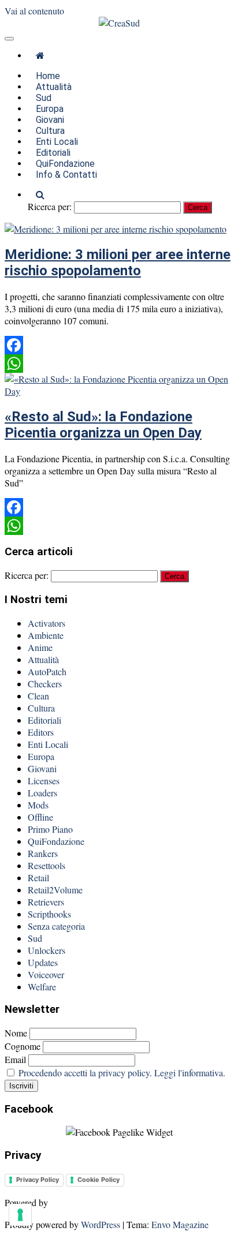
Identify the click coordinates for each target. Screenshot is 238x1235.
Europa (41, 756)
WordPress (100, 1224)
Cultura (41, 708)
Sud (35, 938)
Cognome (22, 1046)
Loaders (42, 793)
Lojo (59, 1202)
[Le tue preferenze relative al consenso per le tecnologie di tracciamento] (20, 1215)
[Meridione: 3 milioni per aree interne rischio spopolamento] (115, 229)
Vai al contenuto (34, 11)
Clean (38, 696)
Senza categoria (56, 926)
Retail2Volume (55, 890)
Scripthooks (49, 914)
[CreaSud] (40, 55)
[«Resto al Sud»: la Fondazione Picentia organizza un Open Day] (119, 391)
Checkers (45, 684)
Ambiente (46, 635)
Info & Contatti (66, 174)
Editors (41, 732)
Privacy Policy (37, 1180)
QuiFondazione (56, 841)
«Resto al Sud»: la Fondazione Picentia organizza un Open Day (103, 425)
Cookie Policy (98, 1180)
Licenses (44, 780)
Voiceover (46, 974)
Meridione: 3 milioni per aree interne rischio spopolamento (117, 262)
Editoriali (44, 720)
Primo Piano (50, 829)
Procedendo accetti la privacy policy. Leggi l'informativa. (121, 1072)
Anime (40, 647)
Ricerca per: (50, 206)
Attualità (43, 659)
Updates (43, 962)
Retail (38, 877)
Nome (17, 1033)
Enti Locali (48, 744)
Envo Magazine (180, 1224)
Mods (38, 805)
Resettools (46, 865)
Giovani (42, 768)
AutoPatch (47, 671)
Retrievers (46, 902)
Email (15, 1059)
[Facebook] (119, 345)
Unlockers (46, 950)
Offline (40, 817)
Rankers (43, 853)
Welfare (42, 986)
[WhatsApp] (119, 363)
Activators (46, 623)
